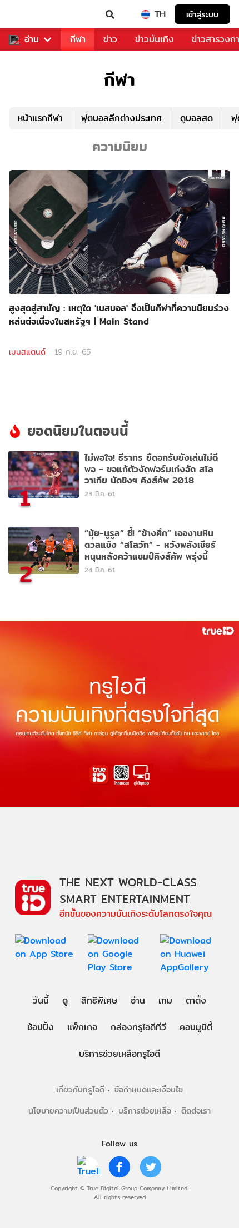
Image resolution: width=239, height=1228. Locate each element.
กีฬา (78, 39)
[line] (88, 1167)
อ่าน (31, 39)
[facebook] (119, 1167)
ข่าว (110, 39)
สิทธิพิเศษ (99, 1000)
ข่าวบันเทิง (154, 39)
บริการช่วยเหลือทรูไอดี (119, 1054)
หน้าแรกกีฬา (40, 118)
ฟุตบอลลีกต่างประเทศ (121, 118)
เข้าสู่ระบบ (202, 14)
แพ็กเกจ (82, 1027)
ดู (65, 1000)
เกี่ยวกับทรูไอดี (80, 1089)
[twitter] (151, 1167)
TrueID (31, 14)
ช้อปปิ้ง (40, 1027)
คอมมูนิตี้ (196, 1027)
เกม (165, 1000)
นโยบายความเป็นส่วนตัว (68, 1110)
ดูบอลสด (196, 118)
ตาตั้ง (196, 1000)
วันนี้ (41, 1000)
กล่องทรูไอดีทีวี (138, 1027)
